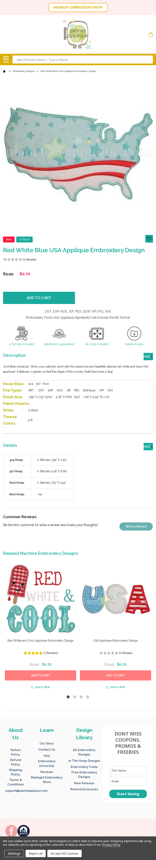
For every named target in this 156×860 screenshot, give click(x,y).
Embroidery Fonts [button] (84, 767)
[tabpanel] (40, 627)
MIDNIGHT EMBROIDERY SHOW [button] (78, 7)
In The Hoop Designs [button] (84, 761)
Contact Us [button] (46, 749)
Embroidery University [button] (47, 763)
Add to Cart (39, 298)
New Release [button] (84, 783)
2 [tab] (74, 697)
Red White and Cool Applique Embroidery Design (41, 640)
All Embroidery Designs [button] (84, 752)
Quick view (42, 687)
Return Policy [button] (16, 752)
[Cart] (151, 34)
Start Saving (128, 793)
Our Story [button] (47, 743)
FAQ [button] (47, 756)
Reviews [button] (46, 772)
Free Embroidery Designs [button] (84, 775)
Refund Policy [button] (15, 762)
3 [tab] (81, 697)
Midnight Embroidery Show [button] (47, 780)
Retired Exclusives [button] (84, 789)
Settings (14, 853)
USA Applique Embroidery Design (115, 640)
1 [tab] (68, 697)
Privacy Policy (111, 845)
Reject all (35, 853)
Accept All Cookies (64, 853)
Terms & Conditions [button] (15, 782)
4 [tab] (87, 697)
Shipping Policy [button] (15, 772)
